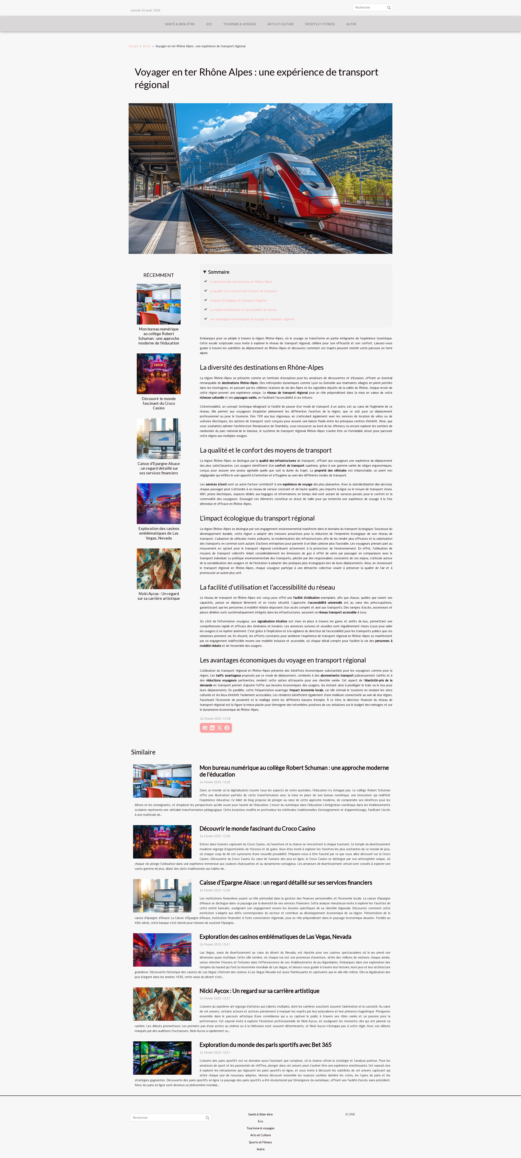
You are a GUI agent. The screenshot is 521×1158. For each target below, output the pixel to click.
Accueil (133, 46)
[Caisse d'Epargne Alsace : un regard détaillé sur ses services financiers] (159, 438)
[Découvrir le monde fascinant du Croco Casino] (159, 373)
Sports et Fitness (320, 24)
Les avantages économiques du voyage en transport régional (252, 319)
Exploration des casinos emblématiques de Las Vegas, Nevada (158, 533)
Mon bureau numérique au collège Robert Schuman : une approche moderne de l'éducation (158, 336)
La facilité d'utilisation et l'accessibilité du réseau (243, 309)
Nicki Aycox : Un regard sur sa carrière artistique (159, 596)
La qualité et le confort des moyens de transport (243, 290)
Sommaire (218, 271)
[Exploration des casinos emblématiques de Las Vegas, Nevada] (159, 503)
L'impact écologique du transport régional (238, 300)
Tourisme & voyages (239, 24)
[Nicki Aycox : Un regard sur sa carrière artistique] (159, 568)
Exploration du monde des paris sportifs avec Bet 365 (266, 1044)
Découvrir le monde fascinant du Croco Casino (159, 403)
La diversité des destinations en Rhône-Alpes (241, 281)
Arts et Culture (280, 24)
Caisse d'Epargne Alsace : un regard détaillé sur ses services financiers (159, 468)
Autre (351, 24)
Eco (209, 24)
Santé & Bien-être (180, 24)
